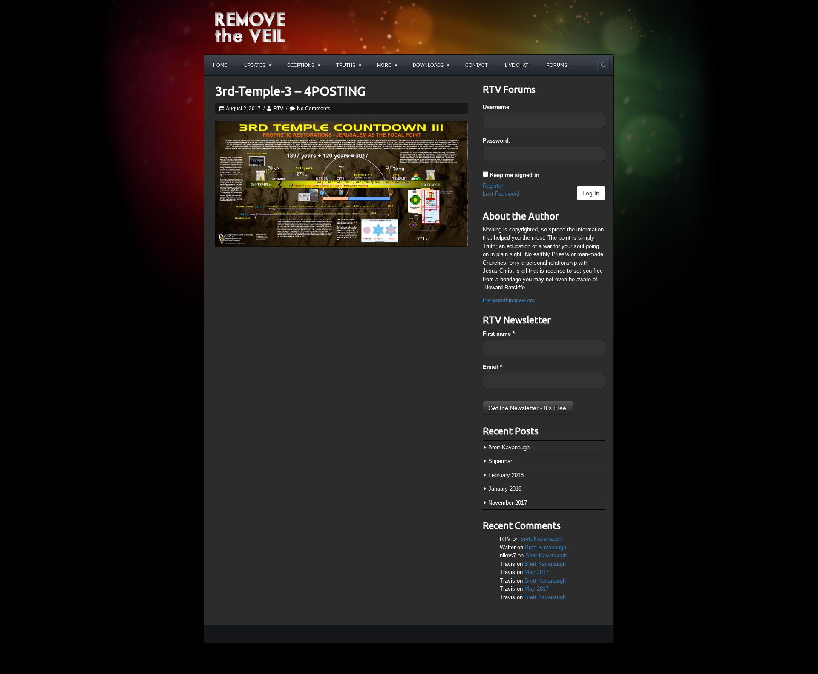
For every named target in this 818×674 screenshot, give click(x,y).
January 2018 (504, 489)
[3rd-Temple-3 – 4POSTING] (341, 183)
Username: (497, 107)
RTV (278, 108)
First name (499, 334)
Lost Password (501, 194)
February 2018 (506, 475)
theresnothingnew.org (509, 300)
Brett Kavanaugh (509, 447)
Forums (557, 65)
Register (493, 186)
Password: (496, 140)
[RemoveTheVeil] (250, 26)
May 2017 (536, 572)
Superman (500, 461)
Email (492, 367)
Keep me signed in (514, 175)
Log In (590, 193)
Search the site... (603, 65)
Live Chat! (517, 65)
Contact (476, 65)
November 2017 (507, 503)
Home (220, 65)
